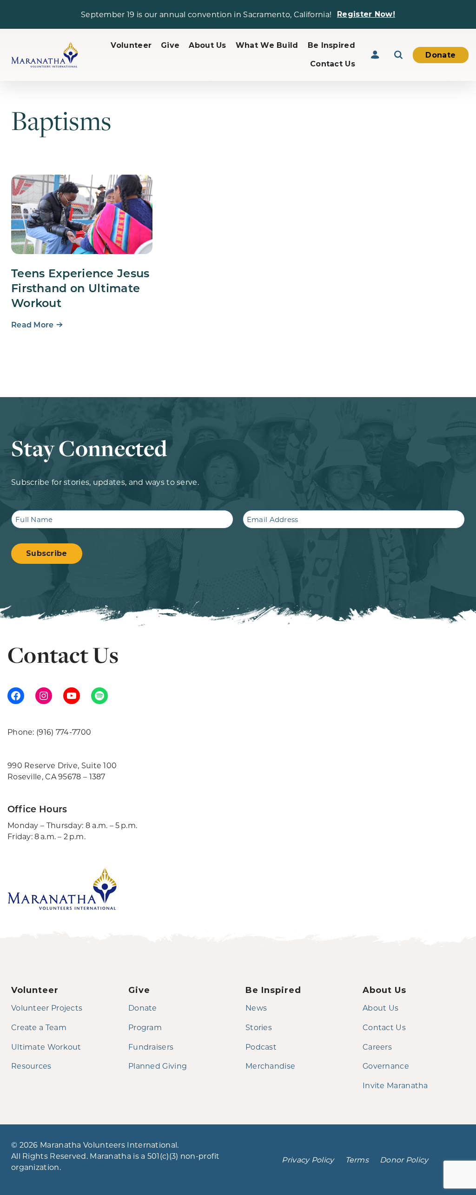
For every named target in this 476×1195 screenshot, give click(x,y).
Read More (32, 324)
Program (145, 1027)
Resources (31, 1066)
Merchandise (270, 1066)
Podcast (261, 1046)
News (256, 1007)
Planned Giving (157, 1066)
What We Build (267, 45)
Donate (440, 55)
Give (170, 45)
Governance (386, 1066)
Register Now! (366, 14)
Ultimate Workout (46, 1046)
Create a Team (38, 1027)
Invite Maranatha (395, 1085)
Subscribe (46, 553)
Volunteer (131, 45)
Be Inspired (331, 45)
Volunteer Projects (46, 1007)
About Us (207, 45)
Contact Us (332, 63)
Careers (377, 1046)
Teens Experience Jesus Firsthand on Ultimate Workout (80, 287)
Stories (258, 1027)
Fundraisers (150, 1046)
